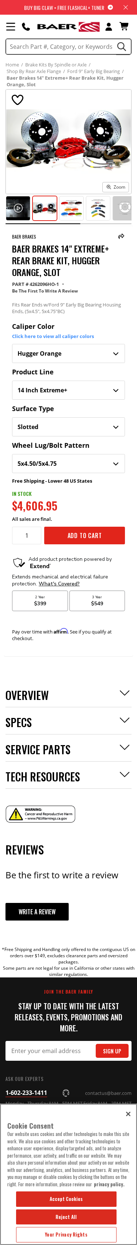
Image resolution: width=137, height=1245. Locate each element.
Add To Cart (85, 535)
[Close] (128, 1114)
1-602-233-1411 (26, 1093)
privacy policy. (109, 1184)
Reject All (66, 1216)
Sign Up (112, 1051)
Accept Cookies (66, 1198)
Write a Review (37, 911)
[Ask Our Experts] (26, 26)
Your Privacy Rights (66, 1234)
